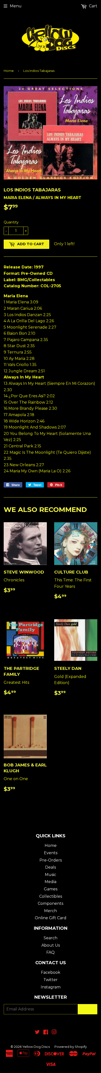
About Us (50, 945)
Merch (50, 910)
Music (50, 874)
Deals (50, 867)
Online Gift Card (50, 918)
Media (50, 881)
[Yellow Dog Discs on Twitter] (37, 1032)
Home (9, 71)
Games (50, 889)
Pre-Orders (50, 860)
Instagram (51, 987)
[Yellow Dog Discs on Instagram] (54, 1032)
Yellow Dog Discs (36, 1047)
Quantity (11, 222)
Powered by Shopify (70, 1047)
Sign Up (87, 1009)
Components (50, 903)
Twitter (50, 979)
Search (50, 938)
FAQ (50, 952)
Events (50, 853)
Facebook (50, 972)
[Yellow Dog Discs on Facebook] (45, 1032)
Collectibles (50, 896)
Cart (92, 6)
